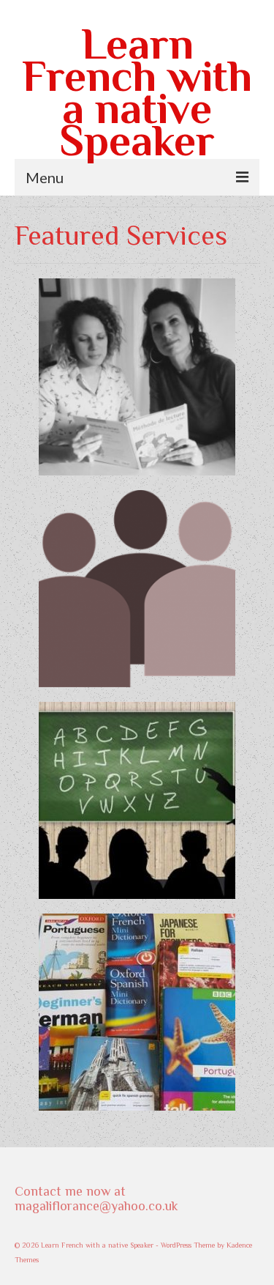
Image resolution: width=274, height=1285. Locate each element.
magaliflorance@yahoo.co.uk (96, 1206)
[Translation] (137, 1012)
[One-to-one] (137, 376)
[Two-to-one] (137, 588)
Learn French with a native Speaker (137, 92)
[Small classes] (137, 800)
